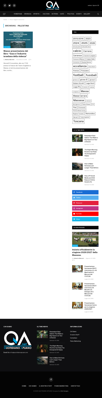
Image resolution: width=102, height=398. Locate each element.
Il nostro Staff (74, 335)
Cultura (46, 14)
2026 (92, 43)
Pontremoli (81, 107)
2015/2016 (78, 38)
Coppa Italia (90, 59)
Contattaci (73, 338)
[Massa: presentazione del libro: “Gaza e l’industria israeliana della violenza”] (18, 40)
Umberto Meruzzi (79, 258)
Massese (78, 100)
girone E (93, 80)
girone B (83, 80)
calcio (77, 51)
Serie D (76, 117)
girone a (75, 80)
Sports (36, 14)
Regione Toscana (78, 113)
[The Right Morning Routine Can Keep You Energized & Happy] (77, 152)
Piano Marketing (75, 341)
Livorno (85, 87)
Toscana (78, 121)
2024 (76, 43)
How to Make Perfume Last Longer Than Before (91, 166)
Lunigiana (75, 91)
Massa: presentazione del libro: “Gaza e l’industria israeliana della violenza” (15, 54)
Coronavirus (76, 62)
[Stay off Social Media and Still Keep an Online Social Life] (77, 178)
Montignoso (76, 104)
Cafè (62, 14)
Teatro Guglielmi (85, 117)
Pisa (74, 107)
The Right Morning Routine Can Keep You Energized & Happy (90, 153)
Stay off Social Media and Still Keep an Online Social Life (89, 179)
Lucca (92, 87)
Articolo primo (77, 47)
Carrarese (77, 55)
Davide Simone (86, 62)
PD (93, 104)
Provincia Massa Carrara (79, 110)
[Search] (98, 14)
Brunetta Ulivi (86, 46)
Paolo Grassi (86, 104)
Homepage (18, 14)
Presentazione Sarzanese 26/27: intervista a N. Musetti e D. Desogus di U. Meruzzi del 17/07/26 (90, 289)
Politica (70, 14)
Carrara (87, 51)
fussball (91, 75)
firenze (76, 71)
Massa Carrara (80, 96)
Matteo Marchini (9, 59)
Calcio (75, 245)
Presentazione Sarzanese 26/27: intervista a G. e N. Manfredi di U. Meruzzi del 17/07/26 (90, 271)
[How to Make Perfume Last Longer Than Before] (77, 166)
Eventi (79, 14)
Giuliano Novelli (78, 83)
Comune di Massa (78, 59)
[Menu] (4, 14)
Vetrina (55, 14)
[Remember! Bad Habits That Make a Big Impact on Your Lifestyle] (77, 138)
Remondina (90, 114)
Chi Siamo (73, 331)
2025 (84, 43)
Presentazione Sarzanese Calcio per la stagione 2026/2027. (90, 306)
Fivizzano (85, 71)
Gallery (87, 14)
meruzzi (88, 101)
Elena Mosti (92, 66)
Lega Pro (77, 87)
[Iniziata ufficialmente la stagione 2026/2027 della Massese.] (85, 239)
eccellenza (80, 66)
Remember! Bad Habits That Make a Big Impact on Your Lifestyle (91, 138)
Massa (85, 91)
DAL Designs (64, 391)
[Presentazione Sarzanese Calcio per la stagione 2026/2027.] (77, 305)
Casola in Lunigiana (89, 55)
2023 (88, 38)
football (78, 75)
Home (24, 386)
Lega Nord (90, 83)
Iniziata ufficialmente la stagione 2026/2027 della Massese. (84, 252)
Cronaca (27, 14)
